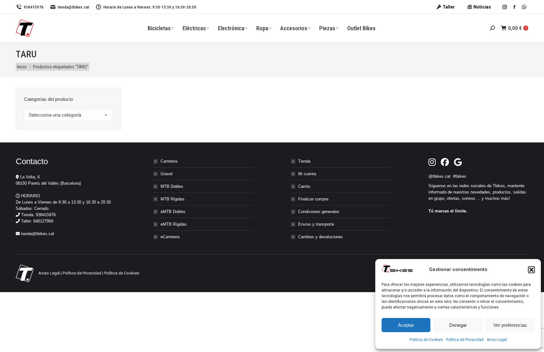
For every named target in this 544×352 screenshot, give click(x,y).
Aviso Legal (497, 340)
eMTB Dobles (173, 211)
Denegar (458, 325)
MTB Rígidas (172, 199)
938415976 (33, 7)
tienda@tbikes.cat (73, 7)
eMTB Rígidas (174, 224)
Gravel (167, 173)
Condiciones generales (318, 211)
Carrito (304, 186)
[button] (531, 270)
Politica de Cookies (426, 340)
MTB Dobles (172, 186)
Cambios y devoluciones (320, 236)
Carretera (169, 161)
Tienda (304, 161)
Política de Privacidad (465, 340)
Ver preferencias (510, 325)
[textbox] (55, 115)
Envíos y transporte (316, 224)
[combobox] (68, 115)
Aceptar (406, 325)
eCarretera (170, 236)
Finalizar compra (313, 199)
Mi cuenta (307, 173)
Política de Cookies (121, 273)
